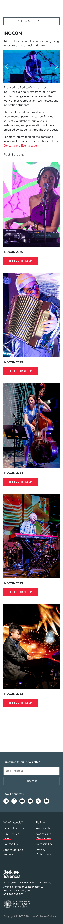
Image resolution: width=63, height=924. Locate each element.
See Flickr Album (23, 260)
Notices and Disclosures (43, 836)
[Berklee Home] (27, 874)
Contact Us (10, 844)
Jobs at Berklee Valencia (13, 852)
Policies (41, 822)
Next (56, 66)
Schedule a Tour (13, 828)
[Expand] (55, 21)
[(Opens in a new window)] (31, 204)
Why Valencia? (13, 822)
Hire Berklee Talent (11, 836)
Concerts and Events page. (20, 145)
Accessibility (44, 844)
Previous (6, 66)
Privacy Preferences (43, 852)
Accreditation (44, 828)
